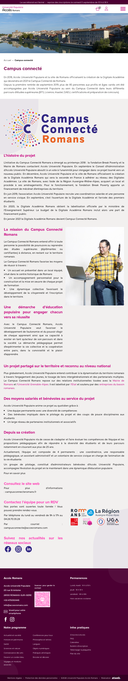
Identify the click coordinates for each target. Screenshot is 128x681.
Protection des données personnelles (41, 678)
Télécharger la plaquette (80, 649)
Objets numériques (41, 648)
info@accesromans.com (16, 605)
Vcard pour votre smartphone (17, 611)
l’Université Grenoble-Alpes (32, 384)
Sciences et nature (12, 648)
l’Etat (73, 384)
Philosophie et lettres (42, 639)
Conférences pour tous (43, 635)
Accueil (7, 59)
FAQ (72, 638)
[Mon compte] (106, 9)
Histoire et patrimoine (13, 639)
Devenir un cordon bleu (14, 657)
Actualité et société (12, 635)
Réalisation (106, 678)
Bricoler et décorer (41, 657)
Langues (36, 644)
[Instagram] (12, 619)
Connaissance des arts (13, 652)
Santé (6, 644)
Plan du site (75, 653)
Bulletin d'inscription (79, 646)
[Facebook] (5, 619)
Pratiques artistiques (42, 652)
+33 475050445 (11, 600)
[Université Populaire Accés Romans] (12, 8)
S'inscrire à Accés (77, 634)
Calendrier (74, 642)
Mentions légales (14, 678)
